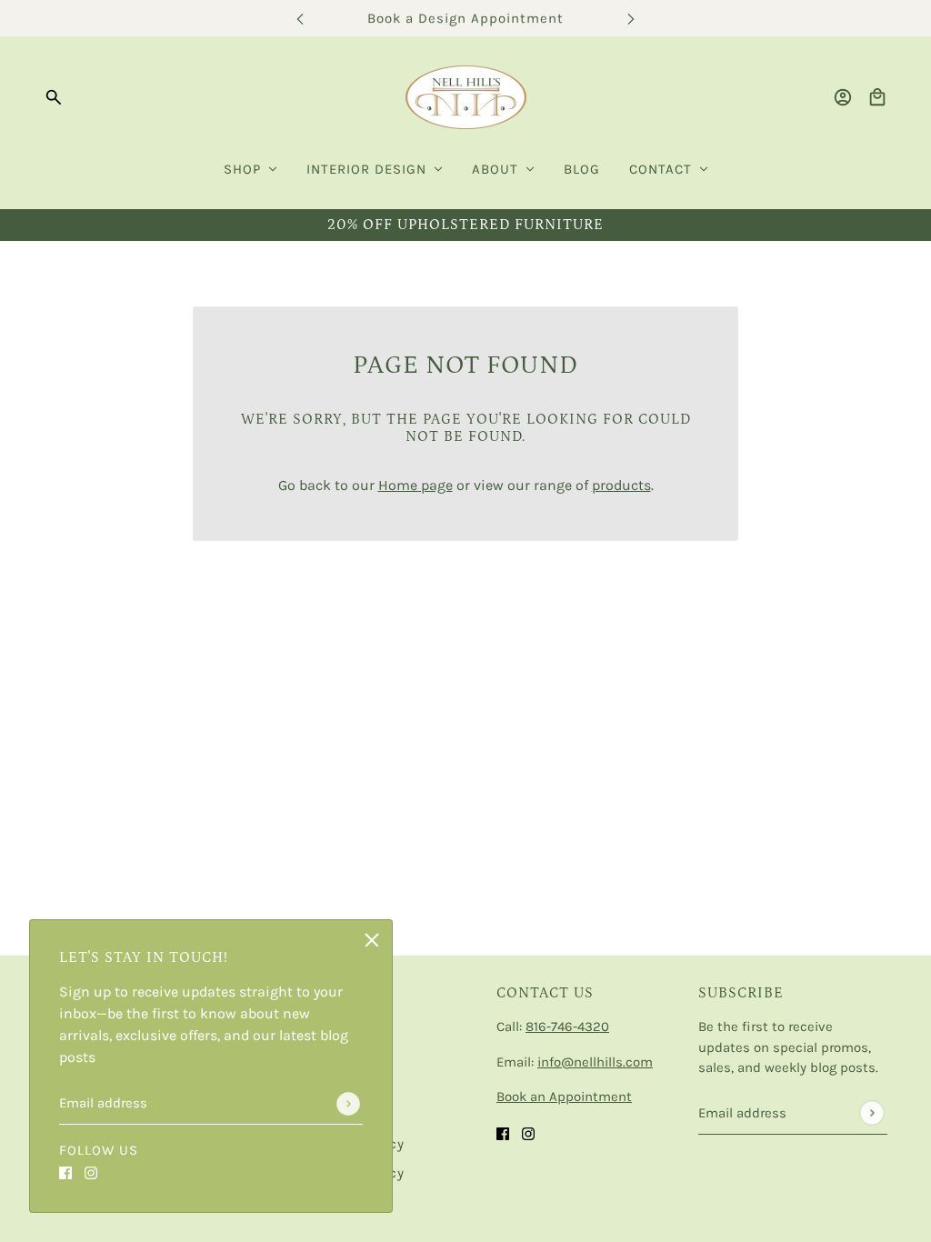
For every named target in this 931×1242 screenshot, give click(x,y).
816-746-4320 (567, 1026)
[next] (631, 19)
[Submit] (348, 1104)
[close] (372, 940)
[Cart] (877, 97)
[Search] (54, 97)
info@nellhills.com (595, 1062)
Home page (415, 485)
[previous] (300, 19)
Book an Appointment (564, 1096)
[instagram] (91, 1172)
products (621, 485)
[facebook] (65, 1172)
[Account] (843, 97)
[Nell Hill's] (465, 97)
